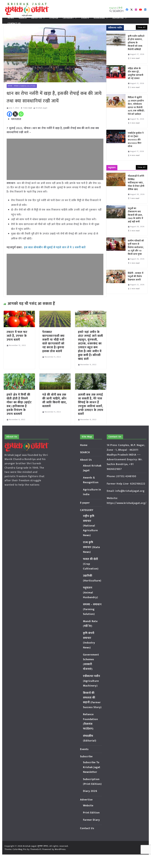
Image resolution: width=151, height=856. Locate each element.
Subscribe (99, 18)
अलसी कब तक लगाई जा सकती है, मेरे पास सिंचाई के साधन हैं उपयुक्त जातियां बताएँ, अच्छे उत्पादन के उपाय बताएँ (90, 404)
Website (88, 805)
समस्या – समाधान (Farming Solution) (22, 86)
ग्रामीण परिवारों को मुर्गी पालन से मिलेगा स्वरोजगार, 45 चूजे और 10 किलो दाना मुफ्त (136, 247)
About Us (36, 18)
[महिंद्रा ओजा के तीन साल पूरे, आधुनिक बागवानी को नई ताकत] (115, 78)
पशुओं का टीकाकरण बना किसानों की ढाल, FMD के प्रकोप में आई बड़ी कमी (135, 215)
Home (11, 18)
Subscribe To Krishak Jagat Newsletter (91, 767)
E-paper (54, 18)
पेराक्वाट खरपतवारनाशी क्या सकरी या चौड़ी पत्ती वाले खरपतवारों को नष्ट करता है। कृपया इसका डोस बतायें (53, 342)
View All (142, 27)
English (113, 8)
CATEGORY (68, 18)
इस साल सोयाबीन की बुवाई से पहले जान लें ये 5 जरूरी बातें (55, 247)
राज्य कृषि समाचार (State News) (91, 547)
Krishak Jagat (41, 108)
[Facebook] (9, 114)
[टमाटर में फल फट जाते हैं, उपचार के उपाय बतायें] (19, 313)
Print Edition (91, 812)
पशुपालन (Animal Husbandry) (90, 593)
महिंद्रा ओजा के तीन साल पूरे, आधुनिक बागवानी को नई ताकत (135, 73)
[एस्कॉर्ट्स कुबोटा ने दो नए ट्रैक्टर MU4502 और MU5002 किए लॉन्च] (115, 145)
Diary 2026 (90, 791)
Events (85, 18)
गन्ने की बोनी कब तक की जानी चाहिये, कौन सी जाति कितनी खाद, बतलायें (54, 400)
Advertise (118, 18)
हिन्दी (120, 8)
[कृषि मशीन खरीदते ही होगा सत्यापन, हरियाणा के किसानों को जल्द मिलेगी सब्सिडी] (115, 48)
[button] (43, 18)
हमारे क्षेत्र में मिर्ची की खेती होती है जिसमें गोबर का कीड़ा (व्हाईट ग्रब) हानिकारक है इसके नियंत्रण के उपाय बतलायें (19, 404)
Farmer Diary (91, 820)
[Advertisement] (55, 159)
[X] (15, 114)
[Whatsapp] (21, 114)
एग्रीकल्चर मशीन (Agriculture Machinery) (91, 681)
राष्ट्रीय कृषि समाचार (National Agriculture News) (90, 526)
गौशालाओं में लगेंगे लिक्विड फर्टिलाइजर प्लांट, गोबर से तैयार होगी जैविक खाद (136, 183)
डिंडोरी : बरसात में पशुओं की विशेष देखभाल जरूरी (135, 277)
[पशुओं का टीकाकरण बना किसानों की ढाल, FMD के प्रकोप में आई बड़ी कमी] (115, 220)
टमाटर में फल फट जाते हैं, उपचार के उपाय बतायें (17, 336)
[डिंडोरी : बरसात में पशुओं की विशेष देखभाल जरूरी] (115, 282)
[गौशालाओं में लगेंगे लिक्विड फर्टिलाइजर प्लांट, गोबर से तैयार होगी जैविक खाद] (115, 188)
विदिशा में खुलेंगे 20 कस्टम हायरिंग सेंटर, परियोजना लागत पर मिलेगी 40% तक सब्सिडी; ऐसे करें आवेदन (136, 106)
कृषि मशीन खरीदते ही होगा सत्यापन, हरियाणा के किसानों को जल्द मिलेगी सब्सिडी (136, 43)
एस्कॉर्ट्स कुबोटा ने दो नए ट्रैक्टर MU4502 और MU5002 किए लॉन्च (136, 140)
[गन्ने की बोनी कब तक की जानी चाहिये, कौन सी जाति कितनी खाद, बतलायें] (55, 375)
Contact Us (14, 23)
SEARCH (23, 18)
